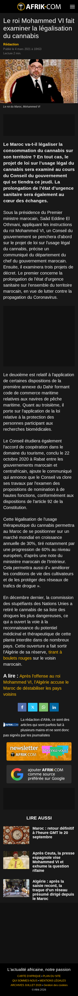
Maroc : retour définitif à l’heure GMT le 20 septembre (53, 832)
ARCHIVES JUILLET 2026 (26, 985)
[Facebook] (22, 707)
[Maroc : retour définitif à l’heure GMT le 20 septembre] (16, 835)
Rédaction (11, 44)
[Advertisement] (39, 125)
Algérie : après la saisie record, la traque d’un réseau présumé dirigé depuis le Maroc (53, 890)
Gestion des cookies (56, 985)
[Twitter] (32, 707)
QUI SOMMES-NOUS (24, 980)
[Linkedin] (54, 707)
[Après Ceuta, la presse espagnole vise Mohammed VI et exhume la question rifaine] (16, 860)
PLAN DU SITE (52, 976)
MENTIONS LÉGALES (53, 980)
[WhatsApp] (43, 707)
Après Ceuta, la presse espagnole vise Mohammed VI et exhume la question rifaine (53, 862)
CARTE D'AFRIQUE (29, 976)
